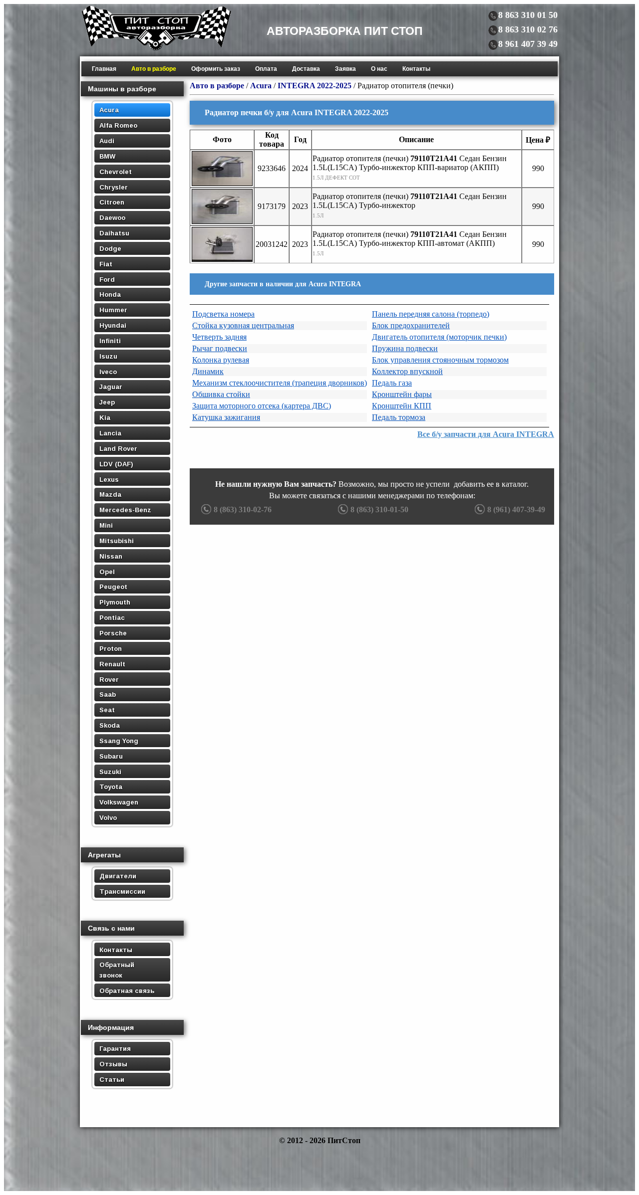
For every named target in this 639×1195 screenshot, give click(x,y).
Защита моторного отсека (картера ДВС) (261, 405)
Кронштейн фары (402, 394)
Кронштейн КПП (401, 405)
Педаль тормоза (398, 417)
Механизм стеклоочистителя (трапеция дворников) (279, 383)
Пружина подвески (405, 348)
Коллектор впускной (407, 371)
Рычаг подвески (219, 348)
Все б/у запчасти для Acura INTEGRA (485, 434)
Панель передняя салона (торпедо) (430, 314)
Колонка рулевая (220, 360)
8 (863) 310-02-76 (243, 509)
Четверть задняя (219, 337)
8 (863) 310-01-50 (379, 509)
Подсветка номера (223, 314)
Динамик (208, 371)
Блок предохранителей (411, 325)
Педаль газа (392, 383)
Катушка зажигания (226, 417)
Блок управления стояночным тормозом (440, 360)
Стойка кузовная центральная (243, 325)
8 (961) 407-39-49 (516, 509)
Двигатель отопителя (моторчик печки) (439, 337)
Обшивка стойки (221, 394)
